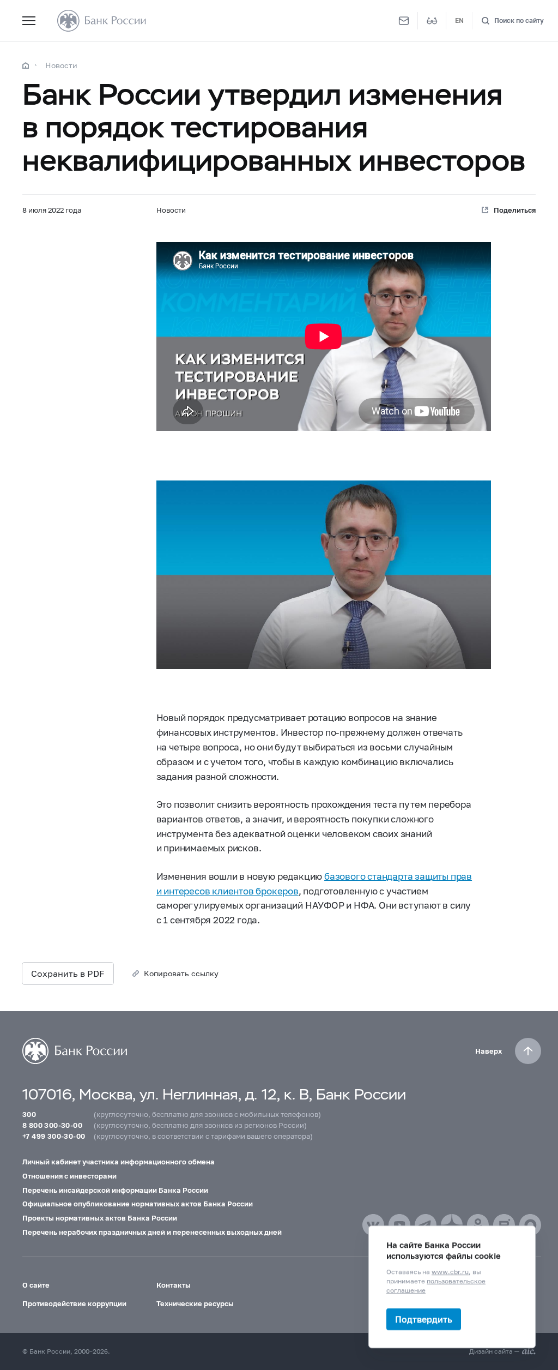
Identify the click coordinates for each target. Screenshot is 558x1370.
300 (29, 1114)
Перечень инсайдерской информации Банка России (115, 1190)
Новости (61, 65)
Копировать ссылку (181, 973)
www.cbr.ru (450, 1271)
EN (459, 20)
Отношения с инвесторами (69, 1175)
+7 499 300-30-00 (53, 1136)
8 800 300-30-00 (52, 1125)
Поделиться (515, 210)
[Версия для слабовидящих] (432, 20)
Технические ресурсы (195, 1303)
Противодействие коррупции (74, 1303)
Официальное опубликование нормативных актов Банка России (137, 1203)
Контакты (173, 1285)
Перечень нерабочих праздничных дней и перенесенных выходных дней (152, 1232)
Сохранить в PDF (68, 973)
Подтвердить (423, 1319)
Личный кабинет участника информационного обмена (118, 1161)
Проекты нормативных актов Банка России (99, 1217)
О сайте (36, 1285)
